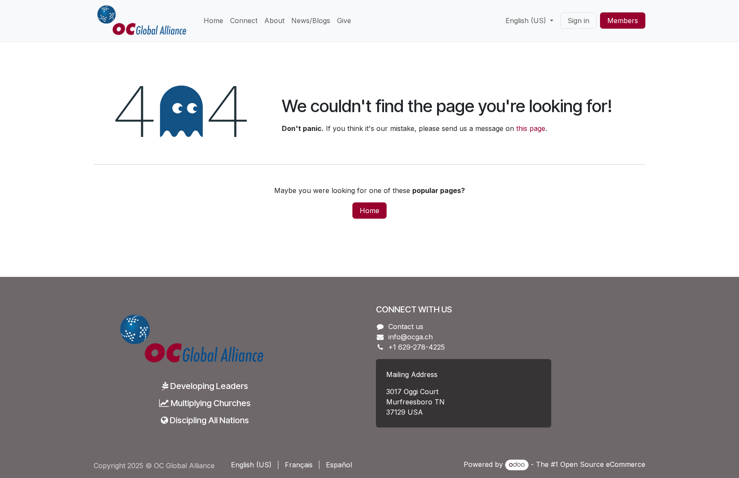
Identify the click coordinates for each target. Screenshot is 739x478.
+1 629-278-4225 (416, 347)
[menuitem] (213, 20)
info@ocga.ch (410, 337)
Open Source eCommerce (602, 464)
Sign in (578, 20)
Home (369, 210)
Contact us (405, 326)
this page (530, 128)
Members (622, 20)
